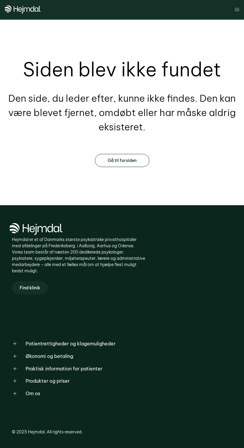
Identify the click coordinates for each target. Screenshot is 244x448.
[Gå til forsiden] (23, 12)
